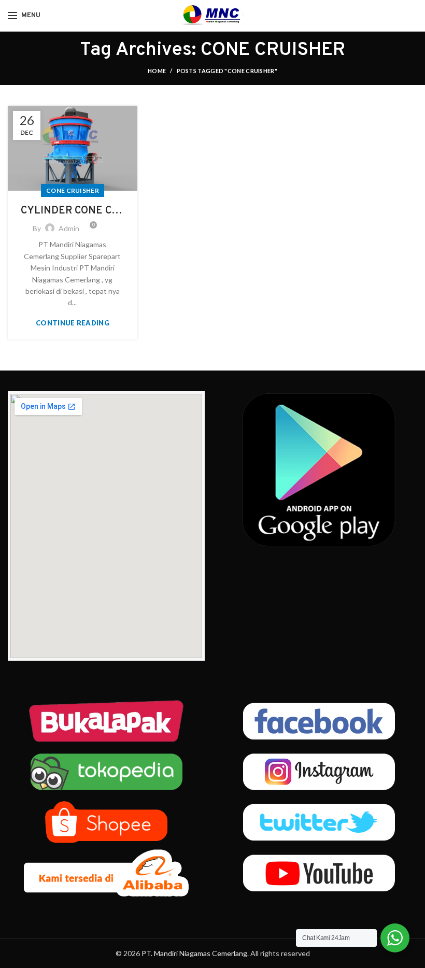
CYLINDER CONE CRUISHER (72, 211)
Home (157, 70)
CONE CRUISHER (72, 190)
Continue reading (72, 323)
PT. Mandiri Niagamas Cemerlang (194, 953)
